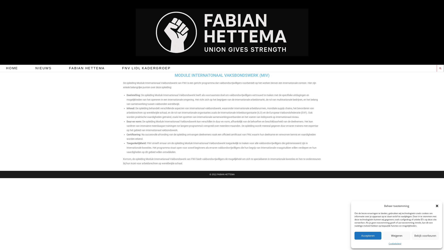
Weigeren (396, 235)
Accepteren (368, 235)
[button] (437, 206)
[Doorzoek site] (440, 68)
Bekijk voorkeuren (425, 235)
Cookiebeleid (395, 243)
